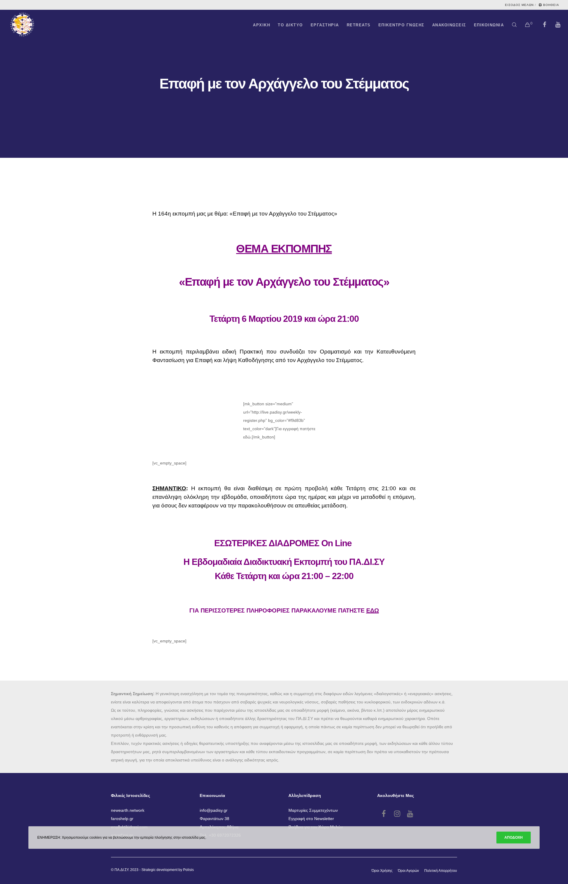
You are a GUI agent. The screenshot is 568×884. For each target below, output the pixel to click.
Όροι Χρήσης (382, 871)
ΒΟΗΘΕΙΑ (551, 5)
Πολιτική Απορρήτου (440, 871)
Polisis (188, 870)
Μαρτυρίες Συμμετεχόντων (313, 810)
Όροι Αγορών (408, 871)
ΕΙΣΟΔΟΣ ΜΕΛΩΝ (519, 5)
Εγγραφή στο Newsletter (311, 818)
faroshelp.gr (122, 818)
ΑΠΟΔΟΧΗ (513, 837)
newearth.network (127, 810)
